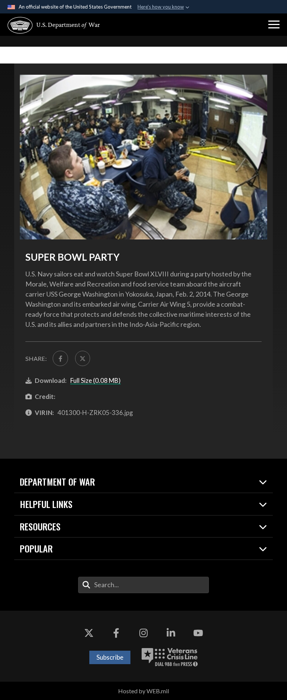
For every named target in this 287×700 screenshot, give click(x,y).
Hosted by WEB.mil (143, 690)
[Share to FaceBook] (60, 358)
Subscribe (109, 657)
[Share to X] (82, 358)
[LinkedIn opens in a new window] (170, 633)
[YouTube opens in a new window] (198, 633)
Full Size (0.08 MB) (95, 380)
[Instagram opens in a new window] (143, 633)
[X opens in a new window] (89, 633)
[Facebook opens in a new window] (116, 633)
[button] (274, 25)
